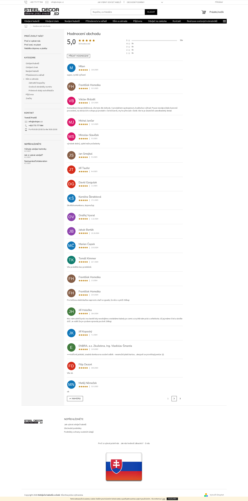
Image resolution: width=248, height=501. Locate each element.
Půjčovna (30, 94)
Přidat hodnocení (78, 56)
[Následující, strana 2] (174, 398)
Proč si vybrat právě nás (108, 443)
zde (163, 499)
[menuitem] (31, 21)
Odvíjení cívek (32, 67)
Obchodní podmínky (135, 2)
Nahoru (76, 398)
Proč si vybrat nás (32, 41)
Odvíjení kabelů (32, 63)
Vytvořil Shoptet (217, 495)
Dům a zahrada (32, 79)
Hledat (151, 12)
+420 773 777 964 (36, 125)
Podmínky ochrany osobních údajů (79, 432)
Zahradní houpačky (37, 82)
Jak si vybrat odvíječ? (33, 155)
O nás (147, 443)
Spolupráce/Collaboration (35, 161)
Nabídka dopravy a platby (35, 48)
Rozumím (172, 499)
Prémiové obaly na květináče (41, 90)
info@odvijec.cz (36, 121)
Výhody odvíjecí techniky (35, 149)
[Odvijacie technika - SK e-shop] (124, 466)
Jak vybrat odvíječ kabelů (109, 2)
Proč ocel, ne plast (32, 45)
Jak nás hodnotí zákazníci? (132, 443)
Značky (29, 98)
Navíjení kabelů (32, 71)
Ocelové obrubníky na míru (40, 86)
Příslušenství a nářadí (35, 75)
